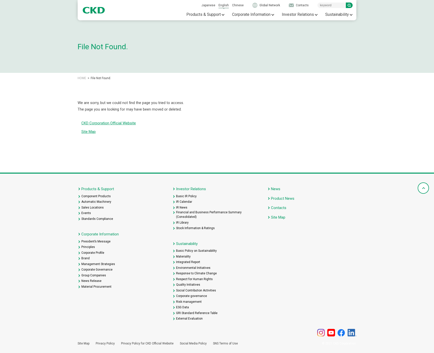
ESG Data (182, 307)
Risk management (189, 302)
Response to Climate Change (196, 273)
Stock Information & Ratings (195, 228)
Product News (282, 198)
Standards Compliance (97, 219)
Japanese (208, 5)
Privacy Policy (105, 343)
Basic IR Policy (186, 196)
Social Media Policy (193, 343)
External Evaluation (189, 318)
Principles (88, 247)
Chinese (238, 5)
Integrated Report (188, 262)
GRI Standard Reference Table (197, 313)
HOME (82, 78)
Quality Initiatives (188, 284)
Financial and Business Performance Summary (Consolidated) (209, 215)
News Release (91, 281)
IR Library (182, 222)
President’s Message (96, 241)
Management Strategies (98, 264)
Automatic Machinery (96, 202)
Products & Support (203, 14)
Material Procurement (96, 286)
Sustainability (337, 14)
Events (86, 213)
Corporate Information (251, 14)
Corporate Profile (92, 253)
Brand (85, 258)
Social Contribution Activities (196, 290)
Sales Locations (92, 207)
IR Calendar (184, 202)
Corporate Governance (97, 269)
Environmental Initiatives (193, 268)
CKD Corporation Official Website (108, 123)
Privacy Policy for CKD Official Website (147, 343)
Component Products (96, 196)
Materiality (183, 256)
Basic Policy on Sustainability (196, 251)
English (224, 5)
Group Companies (93, 275)
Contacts (302, 5)
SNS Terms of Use (225, 343)
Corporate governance (191, 296)
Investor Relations (298, 14)
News (275, 189)
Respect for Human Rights (194, 279)
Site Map (88, 131)
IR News (181, 207)
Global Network (269, 5)
